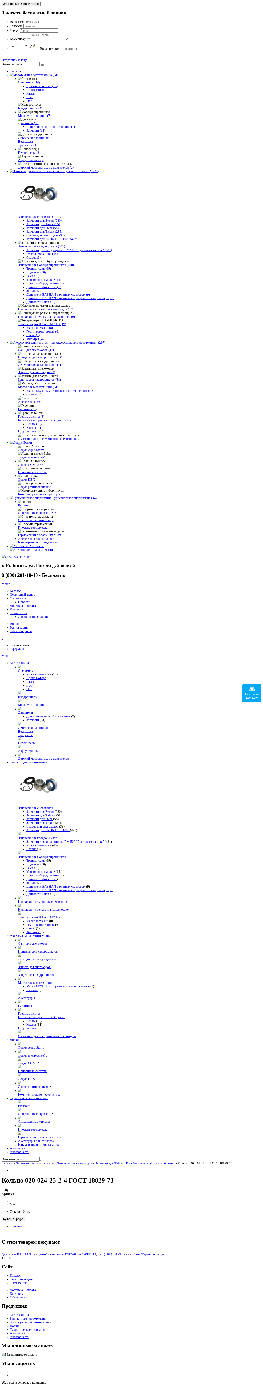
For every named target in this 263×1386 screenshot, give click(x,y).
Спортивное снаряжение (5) (37, 512)
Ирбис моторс (36, 89)
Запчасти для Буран (40, 811)
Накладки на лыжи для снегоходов (42, 901)
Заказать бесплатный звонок (21, 3)
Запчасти (33, 720)
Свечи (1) (33, 335)
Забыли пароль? (21, 631)
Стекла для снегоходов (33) (45, 235)
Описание (17, 1226)
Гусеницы (25, 1005)
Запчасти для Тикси (40, 822)
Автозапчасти (43, 549)
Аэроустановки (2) (31, 160)
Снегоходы (26, 670)
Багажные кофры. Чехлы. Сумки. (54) (44, 420)
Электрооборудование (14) (45, 283)
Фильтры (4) (35, 339)
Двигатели (25, 712)
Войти (14, 623)
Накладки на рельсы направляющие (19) (46, 316)
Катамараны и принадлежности (40, 542)
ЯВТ (29, 97)
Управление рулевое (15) (43, 279)
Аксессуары (26, 998)
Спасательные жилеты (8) (36, 520)
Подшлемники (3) (30, 431)
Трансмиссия (35, 860)
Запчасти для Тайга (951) (43, 224)
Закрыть (15, 71)
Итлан (30, 93)
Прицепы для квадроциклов (38, 951)
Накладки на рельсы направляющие (43, 909)
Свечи (31, 928)
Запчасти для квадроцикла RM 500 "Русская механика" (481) (69, 250)
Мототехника (19, 663)
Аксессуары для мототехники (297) (80, 342)
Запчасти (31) (35, 130)
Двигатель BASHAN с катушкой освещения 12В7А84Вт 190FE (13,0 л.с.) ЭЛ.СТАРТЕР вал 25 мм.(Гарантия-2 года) (83, 1254)
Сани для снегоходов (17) (36, 350)
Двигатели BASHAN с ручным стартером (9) (58, 294)
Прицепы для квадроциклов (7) (40, 357)
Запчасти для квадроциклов (37, 838)
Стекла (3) (33, 257)
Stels (29, 101)
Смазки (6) (33, 394)
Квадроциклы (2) (30, 108)
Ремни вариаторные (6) (42, 331)
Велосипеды (27, 743)
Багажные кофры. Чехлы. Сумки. (41, 1017)
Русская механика (39, 674)
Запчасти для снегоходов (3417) (40, 216)
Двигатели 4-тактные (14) (44, 287)
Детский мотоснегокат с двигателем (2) (46, 167)
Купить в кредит (13, 1219)
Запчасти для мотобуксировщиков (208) (46, 265)
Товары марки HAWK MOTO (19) (42, 324)
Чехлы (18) (34, 424)
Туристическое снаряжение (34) (74, 498)
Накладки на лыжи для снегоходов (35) (45, 309)
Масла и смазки (37, 921)
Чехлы (31, 1021)
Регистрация (19, 627)
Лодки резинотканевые (34, 487)
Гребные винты (29, 1013)
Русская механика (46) (42, 253)
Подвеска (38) (36, 272)
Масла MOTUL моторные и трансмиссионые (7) (60, 390)
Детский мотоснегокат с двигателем (43, 758)
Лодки (27, 442)
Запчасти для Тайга (40, 815)
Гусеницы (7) (27, 409)
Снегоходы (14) (29, 82)
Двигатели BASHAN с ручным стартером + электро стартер (69, 890)
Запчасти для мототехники (28, 762)
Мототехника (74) (45, 75)
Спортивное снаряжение (35, 1114)
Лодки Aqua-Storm (31, 450)
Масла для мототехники (35, 982)
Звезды (31, 882)
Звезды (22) (34, 290)
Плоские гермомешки (33, 527)
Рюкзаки (24, 505)
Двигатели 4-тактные (41, 879)
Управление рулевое (41, 871)
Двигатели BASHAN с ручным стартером (56, 886)
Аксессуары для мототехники (31, 935)
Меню (6, 584)
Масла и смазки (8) (39, 327)
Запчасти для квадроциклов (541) (41, 246)
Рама (30, 868)
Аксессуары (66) (29, 401)
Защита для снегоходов (34, 967)
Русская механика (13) (42, 86)
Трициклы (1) (27, 145)
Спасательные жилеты (34, 1121)
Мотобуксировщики (32, 704)
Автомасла (36, 546)
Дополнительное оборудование (48, 716)
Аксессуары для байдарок (36, 538)
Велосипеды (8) (29, 152)
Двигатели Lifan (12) (40, 302)
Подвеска (33, 864)
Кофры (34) (34, 427)
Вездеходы (25, 141)
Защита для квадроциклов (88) (39, 379)
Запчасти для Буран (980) (44, 220)
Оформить (17, 649)
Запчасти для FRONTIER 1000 (48, 830)
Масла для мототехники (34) (38, 387)
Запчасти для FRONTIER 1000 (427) (51, 239)
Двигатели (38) (28, 123)
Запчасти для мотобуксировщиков (42, 857)
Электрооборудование (42, 875)
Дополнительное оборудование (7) (50, 126)
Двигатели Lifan (38, 894)
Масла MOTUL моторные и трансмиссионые (58, 986)
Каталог (7, 1163)
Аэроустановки (29, 751)
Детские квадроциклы (33, 138)
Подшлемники (28, 1028)
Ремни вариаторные (40, 924)
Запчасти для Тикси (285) (44, 231)
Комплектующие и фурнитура (39, 494)
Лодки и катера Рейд (32, 457)
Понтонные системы (32, 472)
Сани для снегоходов (33, 943)
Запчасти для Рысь (39, 819)
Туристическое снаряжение (29, 1098)
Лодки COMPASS (30, 464)
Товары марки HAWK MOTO (39, 917)
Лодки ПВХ (26, 479)
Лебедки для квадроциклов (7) (39, 364)
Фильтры (33, 932)
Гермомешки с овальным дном (39, 535)
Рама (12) (32, 276)
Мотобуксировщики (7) (34, 115)
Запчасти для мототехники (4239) (75, 171)
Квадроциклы (28, 697)
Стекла (31, 849)
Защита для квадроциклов (36, 975)
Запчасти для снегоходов (35, 808)
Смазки (32, 990)
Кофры (31, 1024)
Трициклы (25, 735)
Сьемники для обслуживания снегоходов (47, 1036)
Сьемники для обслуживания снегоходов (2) (49, 438)
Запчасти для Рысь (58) (42, 228)
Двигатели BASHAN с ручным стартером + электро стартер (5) (70, 298)
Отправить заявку (14, 60)
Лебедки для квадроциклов (37, 959)
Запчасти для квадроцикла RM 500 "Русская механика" (65, 841)
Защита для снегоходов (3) (36, 372)
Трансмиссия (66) (38, 268)
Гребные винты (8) (31, 416)
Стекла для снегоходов (42, 826)
